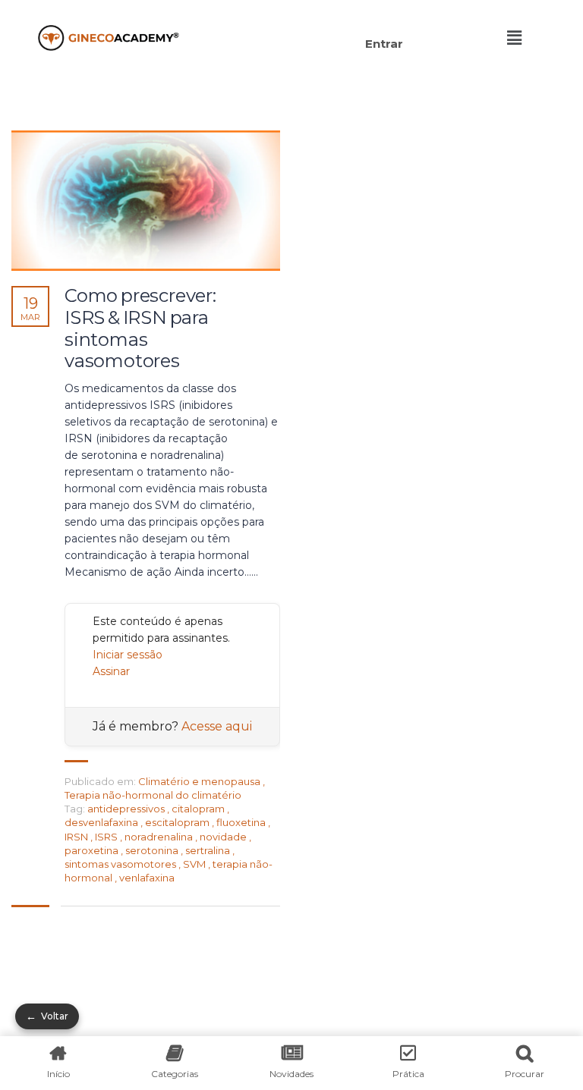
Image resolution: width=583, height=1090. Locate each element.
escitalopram (178, 822)
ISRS (107, 837)
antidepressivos (127, 809)
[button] (304, 21)
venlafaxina (147, 878)
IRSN (77, 837)
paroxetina (93, 850)
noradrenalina (159, 837)
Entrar (384, 43)
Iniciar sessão (127, 654)
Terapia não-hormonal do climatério (153, 795)
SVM (195, 864)
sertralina (208, 850)
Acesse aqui (216, 726)
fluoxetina (242, 822)
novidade (224, 837)
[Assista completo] (145, 200)
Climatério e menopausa (199, 781)
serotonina (153, 850)
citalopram (199, 809)
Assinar (111, 671)
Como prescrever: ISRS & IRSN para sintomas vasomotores (140, 328)
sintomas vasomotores (121, 864)
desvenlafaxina (102, 822)
